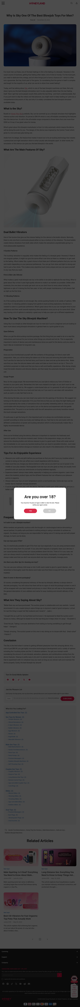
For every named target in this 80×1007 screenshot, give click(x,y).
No (50, 511)
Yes (30, 511)
